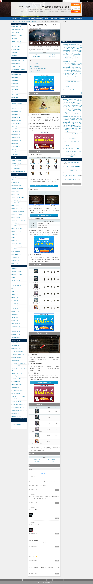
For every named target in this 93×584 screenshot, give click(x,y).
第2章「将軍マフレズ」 (17, 231)
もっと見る (71, 93)
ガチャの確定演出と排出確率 (18, 69)
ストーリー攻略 (30, 18)
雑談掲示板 (14, 55)
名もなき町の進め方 (16, 160)
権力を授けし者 (15, 260)
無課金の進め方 (15, 413)
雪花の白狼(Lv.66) (16, 134)
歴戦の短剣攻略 (15, 92)
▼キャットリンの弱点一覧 (35, 66)
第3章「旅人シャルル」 (17, 234)
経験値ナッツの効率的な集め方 (19, 378)
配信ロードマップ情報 (17, 43)
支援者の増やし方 (16, 399)
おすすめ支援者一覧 (16, 41)
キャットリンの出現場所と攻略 (19, 363)
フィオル (55, 163)
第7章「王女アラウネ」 (17, 246)
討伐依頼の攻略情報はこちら (44, 382)
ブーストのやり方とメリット (18, 407)
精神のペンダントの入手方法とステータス (72, 151)
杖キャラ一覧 (15, 300)
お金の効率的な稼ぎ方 (17, 384)
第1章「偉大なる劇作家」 (17, 214)
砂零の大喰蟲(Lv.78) (16, 152)
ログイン (87, 1)
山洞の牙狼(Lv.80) (16, 154)
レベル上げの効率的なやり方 (18, 376)
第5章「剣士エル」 (16, 240)
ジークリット (48, 169)
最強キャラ (14, 18)
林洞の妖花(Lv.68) (16, 137)
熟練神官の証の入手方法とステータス (71, 89)
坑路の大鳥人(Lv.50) (16, 123)
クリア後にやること (16, 185)
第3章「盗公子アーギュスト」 (18, 220)
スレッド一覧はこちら (71, 184)
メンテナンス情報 (16, 49)
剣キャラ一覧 (15, 297)
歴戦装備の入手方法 (16, 74)
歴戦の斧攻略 (15, 86)
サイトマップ (34, 580)
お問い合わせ (42, 580)
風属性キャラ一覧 (16, 329)
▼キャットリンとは (34, 63)
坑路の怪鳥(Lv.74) (16, 146)
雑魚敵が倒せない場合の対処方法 (19, 410)
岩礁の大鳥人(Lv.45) (16, 120)
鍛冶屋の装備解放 (16, 393)
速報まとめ (14, 52)
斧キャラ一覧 (15, 314)
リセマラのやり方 (16, 63)
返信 (57, 518)
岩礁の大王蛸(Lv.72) (16, 143)
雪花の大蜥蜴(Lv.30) (16, 111)
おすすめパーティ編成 (17, 35)
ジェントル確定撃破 (36, 56)
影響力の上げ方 (15, 387)
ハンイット (40, 163)
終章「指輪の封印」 (16, 223)
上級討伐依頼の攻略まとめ (18, 106)
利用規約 (49, 580)
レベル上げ (70, 18)
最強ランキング (15, 32)
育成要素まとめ (15, 345)
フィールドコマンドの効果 (18, 354)
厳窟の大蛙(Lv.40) (16, 117)
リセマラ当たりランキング (18, 29)
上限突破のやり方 (16, 381)
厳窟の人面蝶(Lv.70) (16, 140)
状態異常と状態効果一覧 (17, 357)
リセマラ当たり (22, 18)
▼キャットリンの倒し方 (35, 64)
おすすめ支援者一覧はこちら (44, 215)
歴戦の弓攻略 (15, 83)
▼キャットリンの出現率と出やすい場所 (38, 68)
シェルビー (56, 169)
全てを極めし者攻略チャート (18, 225)
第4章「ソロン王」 (16, 237)
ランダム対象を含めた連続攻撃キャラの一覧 (44, 185)
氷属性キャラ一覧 (16, 326)
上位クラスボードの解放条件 (18, 404)
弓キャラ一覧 (15, 306)
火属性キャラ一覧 (16, 323)
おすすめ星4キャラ (16, 38)
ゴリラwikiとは (26, 580)
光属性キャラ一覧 (16, 334)
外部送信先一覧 (74, 580)
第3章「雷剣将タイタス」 (17, 208)
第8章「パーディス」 (16, 248)
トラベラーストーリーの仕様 (18, 396)
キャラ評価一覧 (62, 18)
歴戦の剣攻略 (15, 94)
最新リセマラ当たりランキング (69, 79)
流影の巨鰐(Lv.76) (16, 149)
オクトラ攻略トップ (16, 26)
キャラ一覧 (14, 268)
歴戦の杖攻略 (15, 89)
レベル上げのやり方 (36, 54)
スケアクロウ (32, 163)
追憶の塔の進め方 (16, 165)
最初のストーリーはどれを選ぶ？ (19, 179)
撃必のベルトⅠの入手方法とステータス (71, 156)
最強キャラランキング (17, 271)
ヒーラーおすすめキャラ (17, 280)
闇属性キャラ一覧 (16, 337)
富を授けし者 (15, 263)
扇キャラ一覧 (15, 320)
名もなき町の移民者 (16, 163)
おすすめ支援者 (38, 18)
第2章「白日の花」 (16, 194)
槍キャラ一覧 (15, 308)
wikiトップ (8, 1)
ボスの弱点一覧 (15, 182)
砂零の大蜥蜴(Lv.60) (16, 129)
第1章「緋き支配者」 (16, 202)
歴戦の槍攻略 (15, 77)
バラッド (40, 169)
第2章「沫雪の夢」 (16, 205)
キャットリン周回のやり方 (51, 54)
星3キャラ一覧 (15, 294)
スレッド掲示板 (66, 86)
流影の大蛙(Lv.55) (16, 126)
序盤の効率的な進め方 (17, 342)
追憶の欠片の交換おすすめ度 (18, 171)
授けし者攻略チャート (17, 254)
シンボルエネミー (16, 360)
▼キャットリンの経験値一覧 (35, 70)
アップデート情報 (16, 46)
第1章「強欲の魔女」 (16, 191)
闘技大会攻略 (54, 18)
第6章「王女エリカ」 (16, 243)
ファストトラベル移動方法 (18, 390)
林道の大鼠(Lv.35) (16, 114)
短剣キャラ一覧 (15, 311)
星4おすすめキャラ (16, 277)
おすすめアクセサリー (17, 416)
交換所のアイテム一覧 (17, 373)
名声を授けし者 (15, 257)
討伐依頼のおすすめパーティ (18, 108)
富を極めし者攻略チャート (18, 188)
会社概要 (66, 580)
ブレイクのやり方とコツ (17, 351)
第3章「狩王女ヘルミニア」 (18, 197)
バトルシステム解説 (16, 348)
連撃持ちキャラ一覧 (16, 283)
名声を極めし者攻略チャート (18, 211)
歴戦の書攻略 (15, 80)
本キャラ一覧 (15, 303)
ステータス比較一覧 (16, 285)
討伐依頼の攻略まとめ (17, 103)
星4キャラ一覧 (15, 291)
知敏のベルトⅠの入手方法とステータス (71, 154)
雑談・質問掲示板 (78, 18)
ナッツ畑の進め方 (16, 168)
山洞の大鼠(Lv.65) (16, 131)
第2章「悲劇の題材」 (16, 217)
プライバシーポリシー (58, 580)
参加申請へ (76, 11)
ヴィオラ (32, 169)
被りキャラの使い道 (16, 401)
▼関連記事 (32, 71)
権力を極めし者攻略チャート (18, 200)
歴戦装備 (46, 18)
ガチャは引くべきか (16, 66)
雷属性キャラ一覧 (16, 331)
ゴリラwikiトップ (18, 580)
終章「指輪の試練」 (16, 251)
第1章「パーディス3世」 (17, 228)
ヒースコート (48, 163)
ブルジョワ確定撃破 (52, 56)
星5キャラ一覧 (15, 288)
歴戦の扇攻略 (15, 97)
